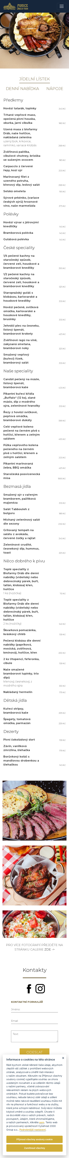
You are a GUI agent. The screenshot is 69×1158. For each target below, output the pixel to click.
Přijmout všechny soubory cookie (34, 1139)
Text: (16, 1034)
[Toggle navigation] (61, 6)
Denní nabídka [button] (22, 88)
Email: (14, 1020)
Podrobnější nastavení (32, 1129)
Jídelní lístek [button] (34, 79)
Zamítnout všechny (34, 1148)
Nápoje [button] (54, 88)
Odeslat (34, 1052)
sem (41, 1122)
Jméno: (15, 1009)
